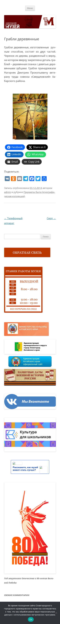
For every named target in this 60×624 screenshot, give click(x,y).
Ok (30, 619)
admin (7, 192)
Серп (51, 218)
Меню (30, 8)
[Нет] (56, 612)
